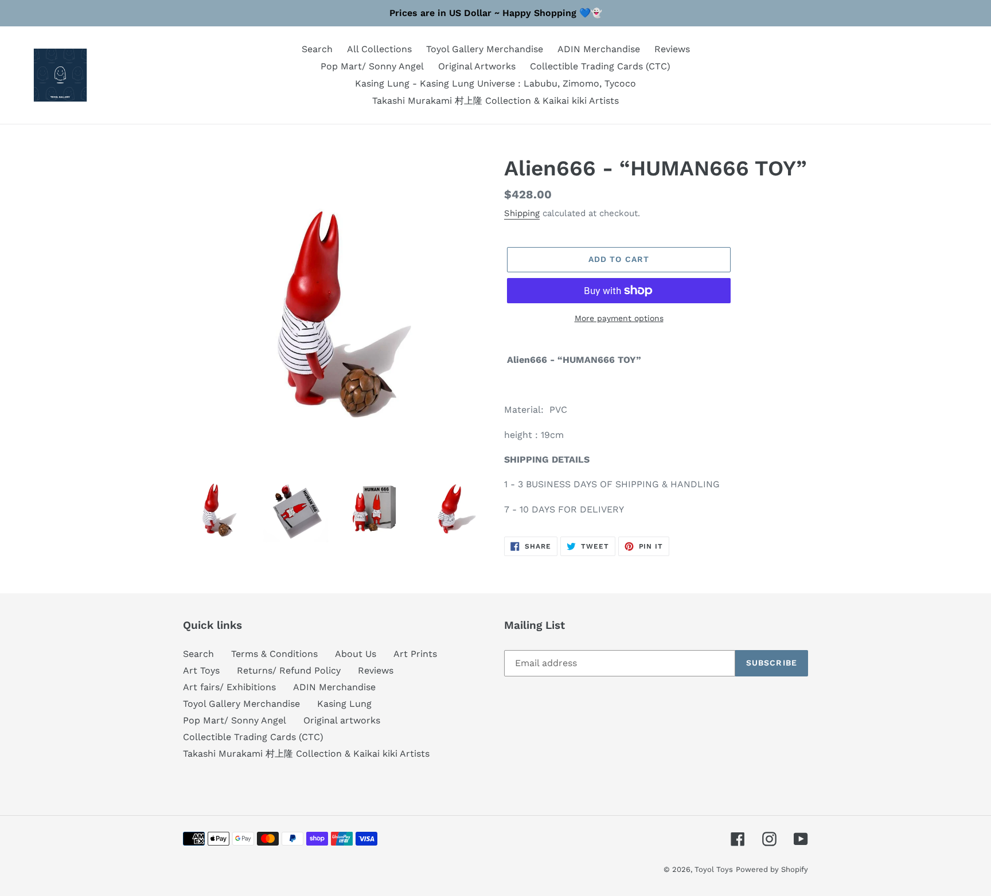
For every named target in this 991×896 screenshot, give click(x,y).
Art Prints (415, 653)
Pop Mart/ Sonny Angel (234, 720)
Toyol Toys (714, 869)
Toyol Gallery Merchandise (241, 703)
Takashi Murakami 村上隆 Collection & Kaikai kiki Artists (306, 753)
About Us (355, 653)
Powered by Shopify (772, 869)
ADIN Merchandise (334, 687)
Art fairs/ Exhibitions (229, 687)
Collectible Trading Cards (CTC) (253, 736)
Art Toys (201, 670)
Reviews (375, 670)
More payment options (619, 318)
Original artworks (341, 720)
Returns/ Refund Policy (289, 670)
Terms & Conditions (274, 653)
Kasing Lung (344, 703)
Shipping (522, 213)
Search (198, 653)
